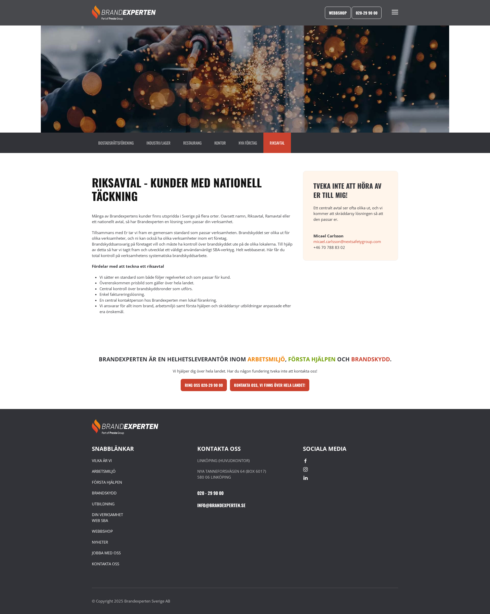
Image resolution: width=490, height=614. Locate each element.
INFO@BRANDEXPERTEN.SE (221, 505)
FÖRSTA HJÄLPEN (107, 482)
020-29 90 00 (366, 13)
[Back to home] (124, 12)
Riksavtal (277, 143)
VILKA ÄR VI (102, 460)
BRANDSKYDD (104, 492)
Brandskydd (370, 359)
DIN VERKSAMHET (107, 514)
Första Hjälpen (312, 359)
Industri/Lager (158, 143)
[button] (395, 12)
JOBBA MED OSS (106, 552)
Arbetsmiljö (266, 359)
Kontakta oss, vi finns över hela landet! (269, 385)
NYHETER (100, 542)
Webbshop (338, 13)
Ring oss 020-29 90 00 (204, 385)
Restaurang (192, 143)
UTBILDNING (103, 503)
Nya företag (248, 143)
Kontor (220, 143)
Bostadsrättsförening (116, 143)
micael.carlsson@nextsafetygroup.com (347, 241)
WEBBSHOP (102, 531)
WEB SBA (100, 520)
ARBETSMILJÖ (104, 471)
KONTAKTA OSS (105, 563)
